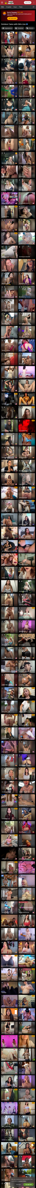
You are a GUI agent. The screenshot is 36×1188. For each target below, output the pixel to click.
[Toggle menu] (2, 2)
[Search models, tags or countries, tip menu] (33, 7)
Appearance (8, 28)
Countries (20, 28)
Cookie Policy (22, 1181)
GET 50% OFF (12, 18)
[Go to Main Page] (11, 3)
